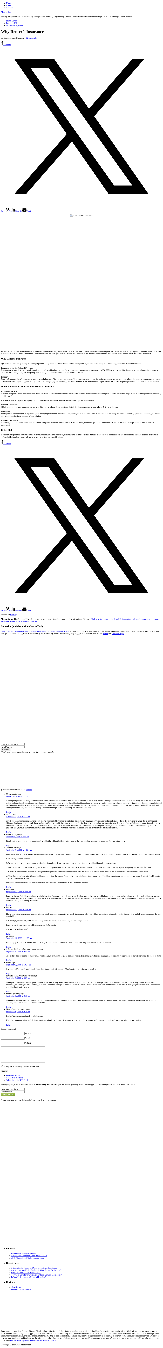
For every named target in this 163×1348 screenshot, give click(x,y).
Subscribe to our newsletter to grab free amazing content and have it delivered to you (35, 631)
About (8, 5)
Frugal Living (11, 21)
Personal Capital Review (21, 1289)
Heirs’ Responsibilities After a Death (25, 1272)
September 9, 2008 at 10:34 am (18, 965)
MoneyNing (6, 12)
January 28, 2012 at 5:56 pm (17, 796)
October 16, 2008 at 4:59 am (17, 837)
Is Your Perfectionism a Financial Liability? (28, 1277)
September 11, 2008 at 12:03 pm (19, 938)
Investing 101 (11, 23)
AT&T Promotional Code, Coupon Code (27, 1258)
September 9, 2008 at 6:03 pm (18, 951)
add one (29, 790)
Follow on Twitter (13, 1075)
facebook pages (118, 634)
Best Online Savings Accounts (23, 1253)
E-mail (28, 1038)
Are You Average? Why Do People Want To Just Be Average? (36, 1270)
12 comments (31, 38)
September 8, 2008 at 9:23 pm (18, 978)
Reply (8, 812)
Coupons (9, 8)
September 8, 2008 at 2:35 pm (18, 996)
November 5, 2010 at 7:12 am (18, 816)
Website (28, 1043)
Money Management (14, 25)
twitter (105, 634)
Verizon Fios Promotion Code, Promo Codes (29, 1256)
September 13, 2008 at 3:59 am (18, 892)
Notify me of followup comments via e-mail (21, 1066)
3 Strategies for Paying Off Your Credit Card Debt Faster (34, 1268)
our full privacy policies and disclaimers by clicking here (33, 1340)
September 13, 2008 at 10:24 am (19, 850)
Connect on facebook (14, 1078)
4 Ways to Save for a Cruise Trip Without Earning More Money (36, 1275)
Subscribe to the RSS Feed (17, 1080)
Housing (13, 615)
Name (28, 1033)
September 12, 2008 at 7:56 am (18, 909)
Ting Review (16, 1287)
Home (8, 3)
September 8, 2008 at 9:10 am (18, 1011)
